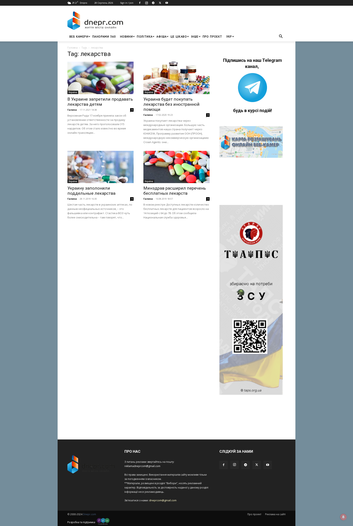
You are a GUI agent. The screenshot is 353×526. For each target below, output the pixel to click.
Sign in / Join (126, 2)
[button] (281, 37)
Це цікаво (179, 36)
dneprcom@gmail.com (162, 500)
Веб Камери (78, 36)
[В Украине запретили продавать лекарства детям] (100, 78)
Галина (72, 109)
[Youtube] (167, 3)
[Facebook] (140, 3)
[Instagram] (146, 3)
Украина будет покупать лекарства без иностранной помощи (171, 104)
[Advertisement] (205, 20)
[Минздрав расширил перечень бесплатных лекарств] (176, 167)
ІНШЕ (195, 36)
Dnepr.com (89, 514)
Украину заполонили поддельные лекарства (91, 191)
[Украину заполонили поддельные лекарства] (100, 167)
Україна (73, 92)
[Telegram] (153, 3)
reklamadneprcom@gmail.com (142, 466)
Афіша (161, 36)
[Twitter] (160, 3)
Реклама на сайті (275, 514)
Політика (144, 36)
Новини (126, 36)
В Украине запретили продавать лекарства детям (100, 102)
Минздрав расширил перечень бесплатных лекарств (174, 191)
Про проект (212, 36)
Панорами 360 (104, 36)
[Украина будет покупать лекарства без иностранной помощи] (176, 78)
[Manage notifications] (343, 517)
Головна (72, 47)
